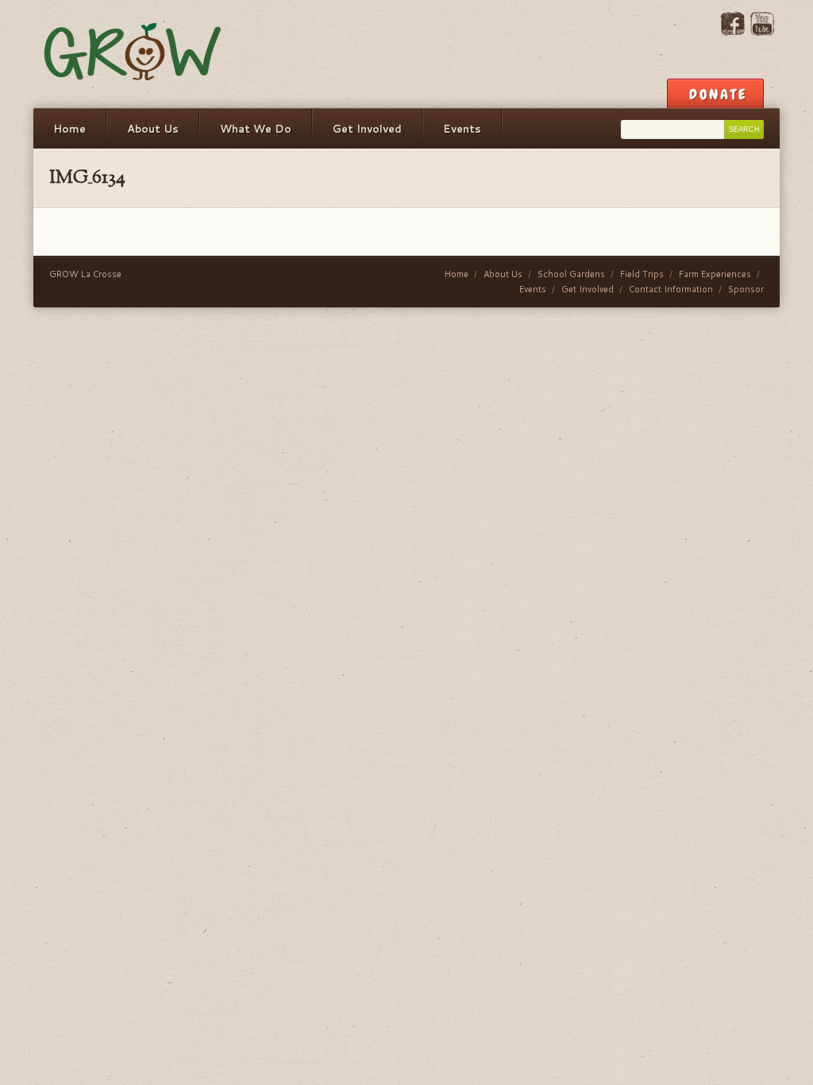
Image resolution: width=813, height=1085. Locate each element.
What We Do (255, 129)
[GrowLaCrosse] (133, 54)
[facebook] (733, 32)
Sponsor (746, 289)
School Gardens (571, 274)
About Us (153, 129)
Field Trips (642, 274)
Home (69, 129)
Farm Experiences (715, 274)
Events (462, 129)
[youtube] (762, 32)
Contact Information (671, 289)
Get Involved (367, 129)
